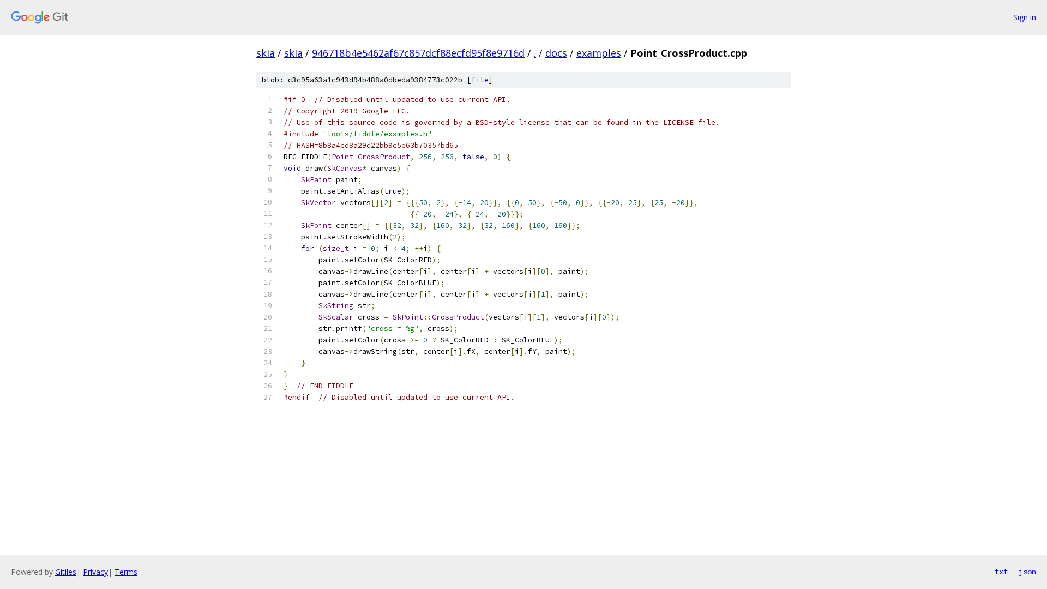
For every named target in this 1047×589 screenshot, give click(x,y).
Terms (126, 572)
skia (265, 52)
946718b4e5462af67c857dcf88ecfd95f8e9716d (418, 52)
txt (1001, 571)
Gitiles (65, 572)
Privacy (95, 572)
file (480, 80)
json (1027, 571)
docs (556, 52)
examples (598, 52)
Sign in (1024, 17)
